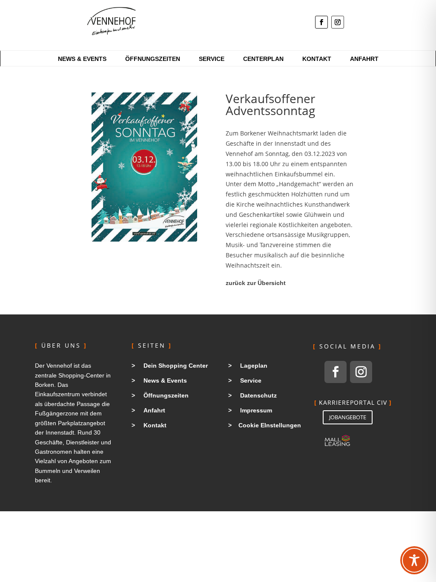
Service (211, 59)
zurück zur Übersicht (256, 282)
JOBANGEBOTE (347, 417)
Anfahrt (364, 59)
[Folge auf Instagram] (337, 22)
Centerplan (263, 59)
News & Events (82, 59)
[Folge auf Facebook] (321, 22)
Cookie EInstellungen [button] (269, 425)
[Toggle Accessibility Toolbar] (414, 560)
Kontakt (316, 59)
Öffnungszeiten (152, 59)
